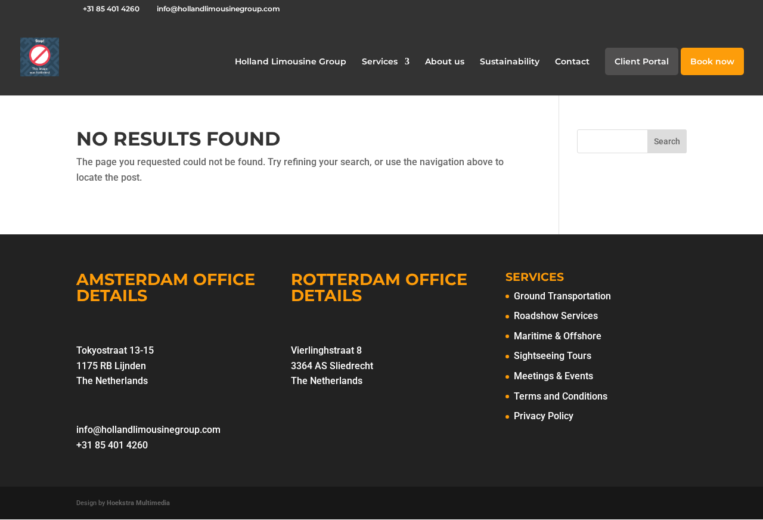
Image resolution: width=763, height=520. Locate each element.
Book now (712, 62)
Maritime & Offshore (557, 336)
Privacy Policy (543, 416)
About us (444, 62)
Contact (572, 62)
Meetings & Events (553, 376)
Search (667, 141)
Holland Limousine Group (290, 62)
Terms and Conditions (560, 396)
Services (380, 62)
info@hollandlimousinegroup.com (148, 429)
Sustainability (509, 62)
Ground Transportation (562, 296)
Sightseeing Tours (552, 355)
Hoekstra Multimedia (138, 503)
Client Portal (642, 62)
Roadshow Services (556, 315)
